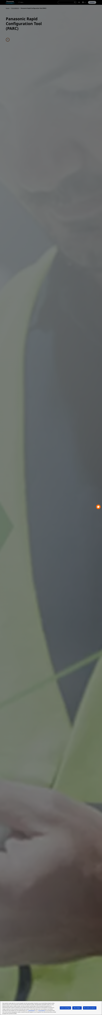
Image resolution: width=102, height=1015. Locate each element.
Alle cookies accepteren (90, 1008)
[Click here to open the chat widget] (98, 507)
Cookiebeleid (31, 1010)
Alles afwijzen (77, 1008)
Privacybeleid (41, 1010)
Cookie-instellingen (65, 1008)
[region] (51, 1008)
